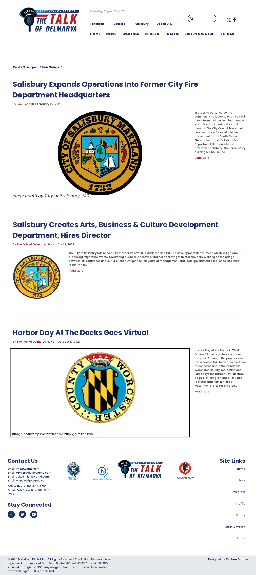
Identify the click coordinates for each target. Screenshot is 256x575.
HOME (95, 33)
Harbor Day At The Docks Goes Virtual (81, 333)
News (241, 480)
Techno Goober (237, 559)
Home (241, 469)
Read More (202, 158)
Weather (239, 492)
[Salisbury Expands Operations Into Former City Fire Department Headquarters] (100, 155)
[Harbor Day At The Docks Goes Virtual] (100, 393)
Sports (152, 33)
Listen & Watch (235, 527)
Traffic (240, 503)
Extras (241, 538)
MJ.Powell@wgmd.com (32, 480)
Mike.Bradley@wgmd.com (33, 473)
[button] (228, 19)
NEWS (111, 33)
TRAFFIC (172, 33)
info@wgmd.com (28, 469)
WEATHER (130, 33)
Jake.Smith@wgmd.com (32, 476)
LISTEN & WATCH (200, 33)
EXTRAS (227, 33)
